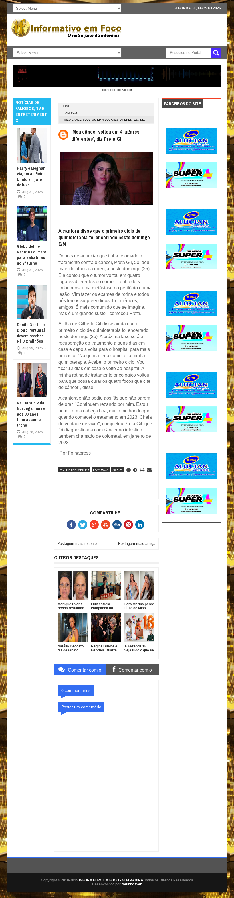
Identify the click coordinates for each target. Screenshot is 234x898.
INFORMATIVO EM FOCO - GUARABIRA (111, 880)
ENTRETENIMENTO (74, 469)
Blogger (127, 89)
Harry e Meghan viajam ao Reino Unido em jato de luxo (31, 176)
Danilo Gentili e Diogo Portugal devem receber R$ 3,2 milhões (31, 333)
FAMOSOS (71, 112)
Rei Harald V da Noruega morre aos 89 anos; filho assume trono (31, 414)
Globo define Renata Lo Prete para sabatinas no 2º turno (31, 254)
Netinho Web (132, 884)
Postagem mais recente (77, 543)
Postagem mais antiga (136, 543)
